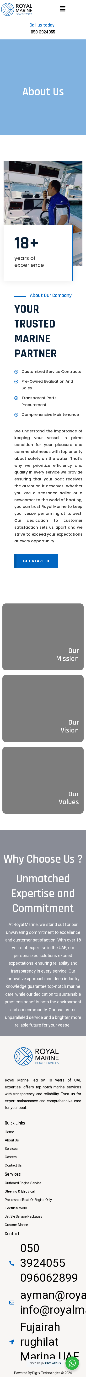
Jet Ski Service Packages (23, 1216)
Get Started (36, 561)
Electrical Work (16, 1208)
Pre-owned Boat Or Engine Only (28, 1200)
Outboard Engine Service (23, 1183)
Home (9, 1132)
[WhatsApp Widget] (72, 1363)
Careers (11, 1157)
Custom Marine (16, 1225)
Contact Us (13, 1165)
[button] (62, 9)
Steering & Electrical (20, 1191)
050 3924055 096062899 (49, 1263)
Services (11, 1148)
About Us (12, 1140)
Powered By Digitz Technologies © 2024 (43, 1373)
